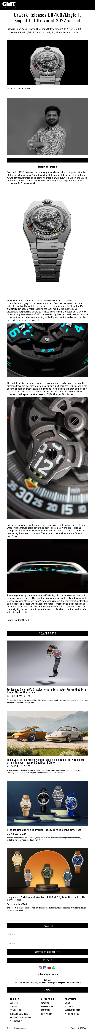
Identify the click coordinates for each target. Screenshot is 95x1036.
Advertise (45, 1002)
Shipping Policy (16, 1021)
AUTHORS (13, 1006)
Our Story (14, 1002)
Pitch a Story (46, 1013)
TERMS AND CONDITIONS (19, 1013)
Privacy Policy (16, 1010)
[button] (89, 5)
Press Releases (47, 1006)
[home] (9, 5)
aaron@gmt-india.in (47, 166)
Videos (67, 1002)
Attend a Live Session (73, 1013)
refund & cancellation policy (21, 1017)
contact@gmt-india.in (47, 974)
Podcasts (69, 1006)
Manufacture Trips (72, 1010)
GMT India (83, 1028)
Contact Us (45, 1010)
